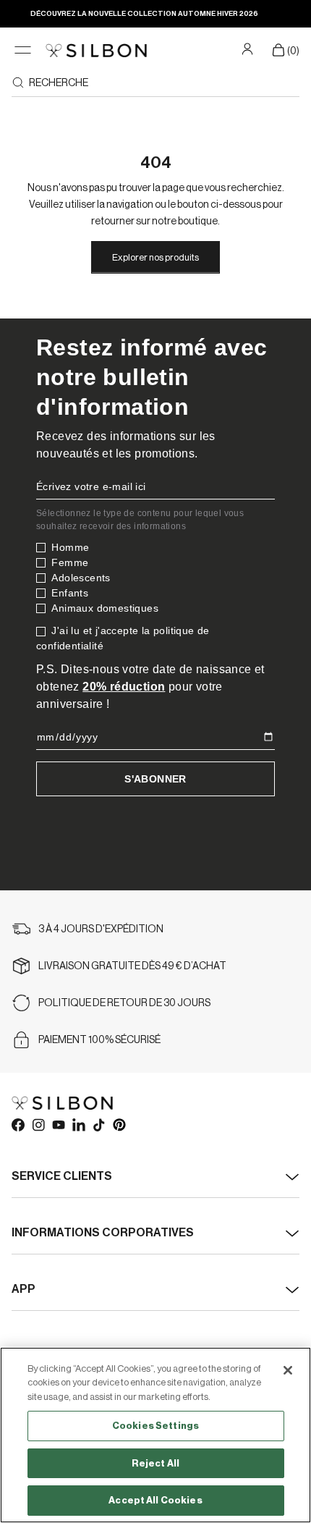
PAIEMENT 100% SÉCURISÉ (99, 1040)
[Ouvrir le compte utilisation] (249, 48)
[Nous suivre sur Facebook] (17, 1124)
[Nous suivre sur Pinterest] (118, 1124)
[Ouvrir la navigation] (23, 50)
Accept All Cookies (155, 1500)
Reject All (155, 1463)
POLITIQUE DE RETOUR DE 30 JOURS (124, 1003)
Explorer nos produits (155, 257)
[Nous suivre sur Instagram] (37, 1124)
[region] (155, 1435)
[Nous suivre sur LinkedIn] (78, 1124)
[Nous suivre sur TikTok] (98, 1124)
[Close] (288, 1370)
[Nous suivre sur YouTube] (58, 1124)
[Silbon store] (96, 50)
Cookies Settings (155, 1425)
